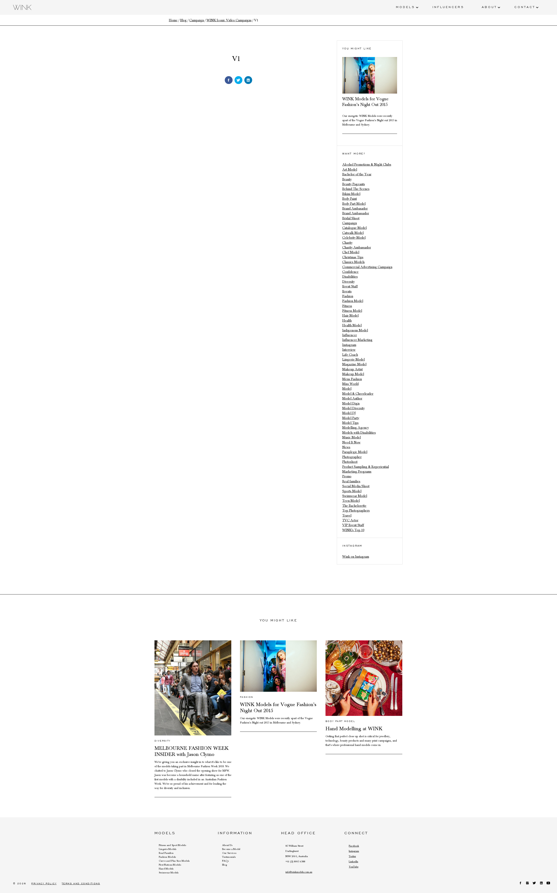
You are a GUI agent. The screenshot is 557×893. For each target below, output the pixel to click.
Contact (524, 6)
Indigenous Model (355, 330)
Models (405, 6)
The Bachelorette (354, 506)
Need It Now (351, 442)
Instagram (349, 345)
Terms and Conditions (81, 883)
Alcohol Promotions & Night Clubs (366, 164)
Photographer (352, 457)
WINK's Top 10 (353, 530)
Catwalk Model (353, 233)
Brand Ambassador (355, 213)
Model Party (350, 418)
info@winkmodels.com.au (298, 871)
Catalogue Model (354, 228)
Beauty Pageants (353, 184)
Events (347, 291)
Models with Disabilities (359, 433)
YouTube (353, 866)
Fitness (347, 306)
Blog (224, 864)
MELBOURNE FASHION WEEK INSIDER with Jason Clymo (191, 751)
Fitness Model (352, 311)
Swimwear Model (354, 496)
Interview (349, 350)
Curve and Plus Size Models (174, 860)
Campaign (349, 223)
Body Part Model (354, 204)
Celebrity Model (354, 238)
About (489, 6)
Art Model (349, 169)
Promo (346, 476)
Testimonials (229, 856)
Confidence (350, 272)
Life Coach (350, 355)
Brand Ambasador (355, 208)
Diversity (348, 282)
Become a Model (231, 849)
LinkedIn (353, 861)
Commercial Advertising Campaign (367, 267)
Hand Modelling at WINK (353, 729)
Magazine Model (354, 364)
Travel (346, 515)
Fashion (347, 296)
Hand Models (166, 868)
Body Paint (349, 199)
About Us (227, 845)
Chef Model (350, 252)
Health (347, 320)
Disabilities (350, 277)
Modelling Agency (355, 428)
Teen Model (351, 501)
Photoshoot (349, 462)
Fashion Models (167, 856)
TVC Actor (350, 520)
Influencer (349, 335)
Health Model (352, 325)
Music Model (351, 437)
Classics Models (353, 262)
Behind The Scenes (355, 189)
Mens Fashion (352, 379)
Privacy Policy (44, 883)
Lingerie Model (353, 359)
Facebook (354, 845)
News (346, 447)
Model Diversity (353, 408)
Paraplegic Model (354, 452)
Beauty (347, 179)
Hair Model (350, 315)
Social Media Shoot (355, 486)
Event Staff (350, 286)
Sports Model (351, 491)
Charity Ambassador (356, 247)
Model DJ (349, 413)
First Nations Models (170, 864)
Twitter (352, 856)
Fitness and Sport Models (172, 845)
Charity (347, 243)
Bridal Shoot (350, 218)
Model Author (352, 398)
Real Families (166, 852)
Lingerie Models (167, 849)
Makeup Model (353, 374)
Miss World (350, 384)
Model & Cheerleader (357, 394)
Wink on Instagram (355, 557)
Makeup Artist (352, 369)
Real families (351, 481)
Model (346, 389)
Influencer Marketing (357, 340)
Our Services (229, 852)
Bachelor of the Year (356, 174)
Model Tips (350, 423)
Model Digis (351, 403)
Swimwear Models (169, 872)
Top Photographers (356, 510)
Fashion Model (352, 301)
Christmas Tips (352, 257)
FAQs (225, 860)
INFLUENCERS (448, 6)
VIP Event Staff (353, 525)
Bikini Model (351, 194)
